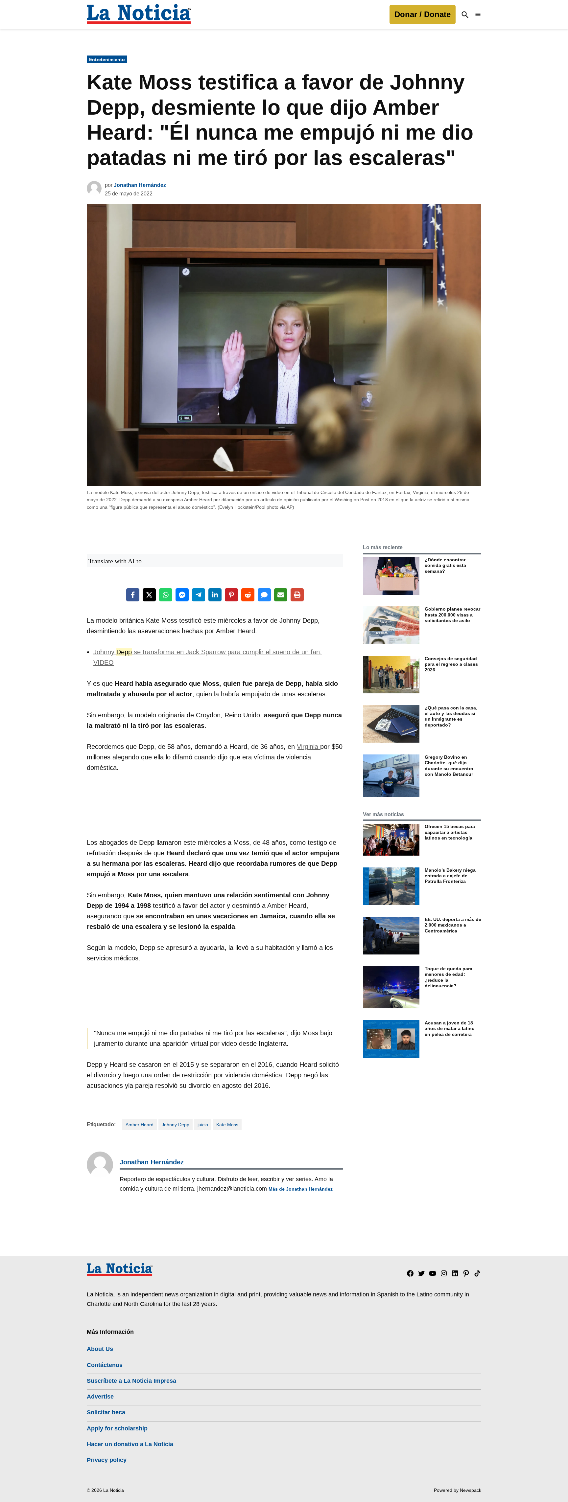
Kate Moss (227, 1124)
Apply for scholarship (117, 1428)
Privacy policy (107, 1460)
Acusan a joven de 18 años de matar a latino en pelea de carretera (450, 1028)
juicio (203, 1124)
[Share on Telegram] (198, 594)
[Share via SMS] (264, 594)
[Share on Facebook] (132, 594)
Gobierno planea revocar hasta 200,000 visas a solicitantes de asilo (452, 614)
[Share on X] (149, 594)
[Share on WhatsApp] (165, 594)
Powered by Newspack (457, 1490)
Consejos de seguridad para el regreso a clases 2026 (451, 664)
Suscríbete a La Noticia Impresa (131, 1381)
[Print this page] (297, 594)
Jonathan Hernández (140, 185)
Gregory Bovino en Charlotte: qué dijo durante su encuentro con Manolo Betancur (449, 765)
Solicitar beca (106, 1412)
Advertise (100, 1396)
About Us (100, 1349)
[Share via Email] (280, 594)
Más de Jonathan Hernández (301, 1189)
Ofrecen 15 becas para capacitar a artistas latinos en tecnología (450, 832)
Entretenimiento (107, 59)
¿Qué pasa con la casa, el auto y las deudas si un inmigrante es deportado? (451, 716)
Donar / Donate (422, 14)
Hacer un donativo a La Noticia (130, 1444)
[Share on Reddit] (247, 594)
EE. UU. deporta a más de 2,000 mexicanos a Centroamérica (453, 925)
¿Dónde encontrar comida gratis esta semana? (445, 565)
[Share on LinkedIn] (215, 594)
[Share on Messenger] (182, 594)
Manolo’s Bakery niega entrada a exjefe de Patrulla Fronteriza (450, 875)
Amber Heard (140, 1124)
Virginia (308, 746)
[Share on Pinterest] (231, 594)
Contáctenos (105, 1365)
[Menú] (478, 15)
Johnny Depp (175, 1124)
